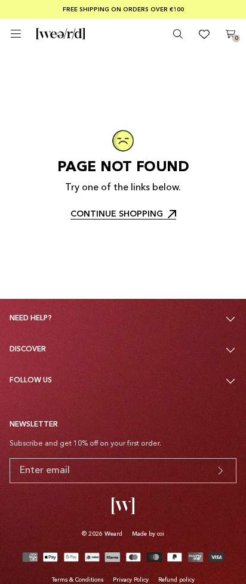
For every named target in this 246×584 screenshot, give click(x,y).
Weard (113, 534)
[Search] (178, 34)
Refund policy (176, 580)
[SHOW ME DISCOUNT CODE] (220, 470)
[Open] (16, 33)
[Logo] (60, 34)
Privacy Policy (131, 580)
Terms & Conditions (77, 580)
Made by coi (148, 534)
